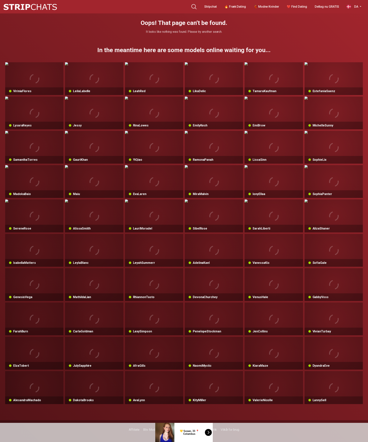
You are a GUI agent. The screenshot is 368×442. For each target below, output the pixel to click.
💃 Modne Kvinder (266, 6)
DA (355, 6)
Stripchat (210, 6)
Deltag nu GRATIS (327, 6)
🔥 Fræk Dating (235, 6)
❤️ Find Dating (297, 6)
